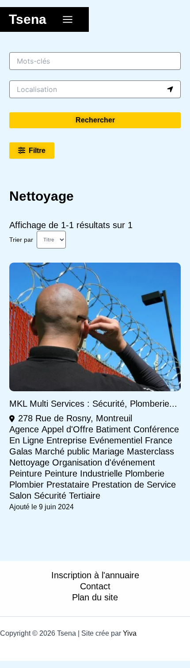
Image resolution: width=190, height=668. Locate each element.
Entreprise (66, 440)
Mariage (108, 451)
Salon (20, 495)
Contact (95, 586)
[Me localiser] (170, 89)
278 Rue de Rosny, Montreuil (75, 418)
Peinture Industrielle (83, 473)
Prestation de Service (134, 484)
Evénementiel (115, 440)
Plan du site (95, 597)
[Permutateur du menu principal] (67, 19)
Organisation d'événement (103, 462)
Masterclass (150, 451)
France (158, 440)
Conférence (156, 429)
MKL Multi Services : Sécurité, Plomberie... (93, 403)
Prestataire (67, 484)
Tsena (27, 19)
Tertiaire (84, 495)
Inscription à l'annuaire (95, 575)
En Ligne (26, 440)
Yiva (130, 633)
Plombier (26, 484)
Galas (20, 451)
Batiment (113, 429)
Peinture (25, 473)
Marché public (62, 451)
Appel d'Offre (67, 429)
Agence (24, 429)
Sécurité (50, 495)
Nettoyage (29, 462)
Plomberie (144, 473)
